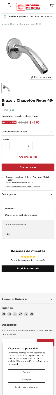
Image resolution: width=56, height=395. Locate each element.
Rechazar (26, 379)
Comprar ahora (28, 167)
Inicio (4, 24)
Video (8, 233)
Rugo (11, 109)
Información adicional (15, 224)
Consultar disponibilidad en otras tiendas (22, 187)
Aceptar (26, 371)
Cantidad (6, 139)
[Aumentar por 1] (29, 146)
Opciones (10, 208)
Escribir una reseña (28, 268)
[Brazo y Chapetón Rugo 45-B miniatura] (7, 88)
